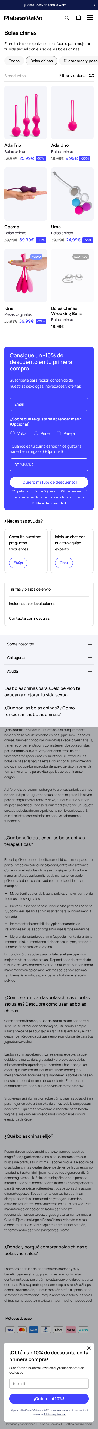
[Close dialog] (89, 1348)
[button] (89, 17)
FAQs (18, 562)
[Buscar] (65, 17)
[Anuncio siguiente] (95, 5)
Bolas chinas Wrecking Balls (66, 311)
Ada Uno (60, 145)
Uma (56, 226)
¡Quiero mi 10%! (49, 1398)
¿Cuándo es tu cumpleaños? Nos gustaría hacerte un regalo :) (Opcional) (46, 449)
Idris (8, 308)
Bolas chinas (41, 60)
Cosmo (11, 226)
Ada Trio (12, 145)
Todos (14, 60)
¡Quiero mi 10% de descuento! (49, 482)
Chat (64, 562)
